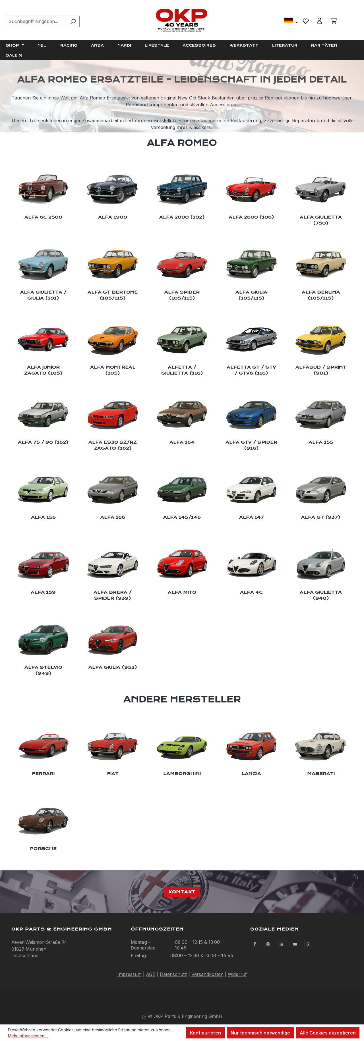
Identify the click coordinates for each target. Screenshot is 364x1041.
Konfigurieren (205, 1033)
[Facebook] (254, 944)
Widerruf (237, 974)
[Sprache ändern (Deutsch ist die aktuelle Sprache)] (291, 21)
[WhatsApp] (308, 944)
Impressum (129, 974)
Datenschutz (173, 974)
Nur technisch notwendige (260, 1033)
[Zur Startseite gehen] (182, 20)
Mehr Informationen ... (28, 1035)
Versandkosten (207, 974)
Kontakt (182, 891)
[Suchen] (73, 21)
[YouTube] (294, 944)
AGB (151, 974)
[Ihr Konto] (319, 20)
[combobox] (36, 21)
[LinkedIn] (281, 944)
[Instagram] (268, 944)
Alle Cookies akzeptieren (328, 1033)
